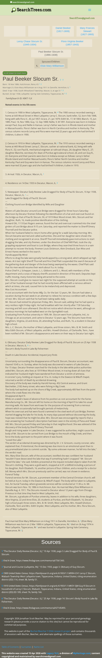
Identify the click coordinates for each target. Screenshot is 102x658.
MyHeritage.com (81, 653)
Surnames (26, 646)
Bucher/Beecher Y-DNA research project (50, 631)
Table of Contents (10, 646)
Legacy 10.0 (52, 653)
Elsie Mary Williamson (52, 66)
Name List (39, 646)
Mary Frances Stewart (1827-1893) (87, 31)
